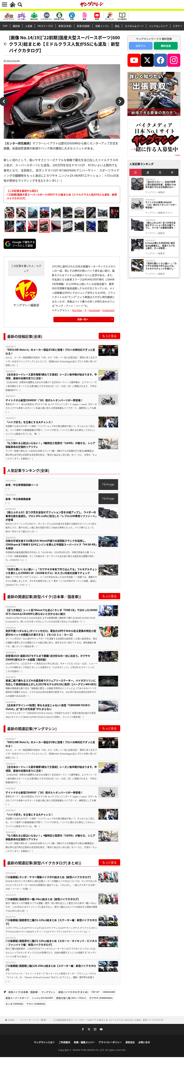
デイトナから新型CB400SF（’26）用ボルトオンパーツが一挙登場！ (44, 400)
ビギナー (177, 26)
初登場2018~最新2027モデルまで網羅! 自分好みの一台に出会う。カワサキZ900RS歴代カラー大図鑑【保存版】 (48, 657)
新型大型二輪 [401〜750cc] (71, 998)
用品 (117, 26)
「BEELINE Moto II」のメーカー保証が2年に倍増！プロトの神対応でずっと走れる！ (50, 351)
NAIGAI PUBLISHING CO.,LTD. (89, 1049)
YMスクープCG (45, 26)
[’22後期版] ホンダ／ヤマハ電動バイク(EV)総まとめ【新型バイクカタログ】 (49, 877)
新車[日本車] (65, 26)
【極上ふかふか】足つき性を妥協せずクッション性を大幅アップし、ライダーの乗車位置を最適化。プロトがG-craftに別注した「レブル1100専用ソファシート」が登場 (51, 515)
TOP (5, 26)
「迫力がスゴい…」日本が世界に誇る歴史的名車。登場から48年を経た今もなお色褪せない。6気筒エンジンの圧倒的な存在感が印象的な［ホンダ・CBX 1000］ (160, 184)
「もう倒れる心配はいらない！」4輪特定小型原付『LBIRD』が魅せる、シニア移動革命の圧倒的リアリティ (50, 445)
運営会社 (130, 1042)
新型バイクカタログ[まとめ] (73, 992)
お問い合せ (144, 1042)
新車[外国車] (83, 26)
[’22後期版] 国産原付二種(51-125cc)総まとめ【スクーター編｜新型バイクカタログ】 (51, 922)
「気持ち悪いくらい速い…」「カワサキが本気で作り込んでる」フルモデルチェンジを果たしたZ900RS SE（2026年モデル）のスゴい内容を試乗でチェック (51, 571)
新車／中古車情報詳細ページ (22, 485)
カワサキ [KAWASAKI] (101, 998)
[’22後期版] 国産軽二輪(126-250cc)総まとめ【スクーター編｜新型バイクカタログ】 (51, 967)
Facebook (94, 310)
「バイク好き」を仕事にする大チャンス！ (30, 422)
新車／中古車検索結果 (18, 499)
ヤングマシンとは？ (44, 1042)
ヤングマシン (48, 992)
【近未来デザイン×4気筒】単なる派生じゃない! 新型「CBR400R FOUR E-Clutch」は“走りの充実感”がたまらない (48, 707)
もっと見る (109, 336)
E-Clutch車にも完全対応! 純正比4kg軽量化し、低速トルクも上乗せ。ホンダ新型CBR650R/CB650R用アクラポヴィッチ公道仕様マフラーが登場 (161, 245)
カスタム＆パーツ (134, 26)
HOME (11, 1019)
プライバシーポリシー (110, 1042)
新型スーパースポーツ (17, 998)
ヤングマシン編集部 (155, 192)
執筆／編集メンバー (84, 1042)
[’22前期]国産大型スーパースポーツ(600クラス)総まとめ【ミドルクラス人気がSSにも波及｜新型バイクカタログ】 (108, 1019)
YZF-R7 (95, 992)
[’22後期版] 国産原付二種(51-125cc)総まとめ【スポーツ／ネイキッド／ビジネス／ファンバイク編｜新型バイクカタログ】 (51, 942)
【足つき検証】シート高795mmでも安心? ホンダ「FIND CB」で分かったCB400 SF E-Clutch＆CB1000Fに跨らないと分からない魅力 (51, 612)
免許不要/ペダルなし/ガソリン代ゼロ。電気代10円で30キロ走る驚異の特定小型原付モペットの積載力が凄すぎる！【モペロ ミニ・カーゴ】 (51, 632)
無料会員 (166, 45)
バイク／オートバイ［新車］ (34, 1019)
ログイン (141, 45)
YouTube (77, 310)
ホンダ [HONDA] (14, 1003)
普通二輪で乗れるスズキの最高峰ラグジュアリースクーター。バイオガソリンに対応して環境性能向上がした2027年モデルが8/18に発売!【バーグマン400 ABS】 (51, 682)
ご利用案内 (64, 1042)
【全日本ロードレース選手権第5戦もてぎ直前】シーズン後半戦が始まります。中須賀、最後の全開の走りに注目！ (51, 376)
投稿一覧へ (82, 319)
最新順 (16, 26)
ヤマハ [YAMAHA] (35, 1003)
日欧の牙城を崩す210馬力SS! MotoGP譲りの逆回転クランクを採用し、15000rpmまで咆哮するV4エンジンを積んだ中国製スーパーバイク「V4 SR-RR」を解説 (51, 544)
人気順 (28, 26)
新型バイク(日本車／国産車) (23, 992)
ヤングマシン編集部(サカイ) (159, 213)
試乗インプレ (102, 26)
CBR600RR (109, 992)
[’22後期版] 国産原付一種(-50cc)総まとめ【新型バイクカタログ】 (43, 899)
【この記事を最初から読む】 (62, 194)
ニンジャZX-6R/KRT (42, 998)
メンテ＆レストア (158, 26)
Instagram (108, 310)
